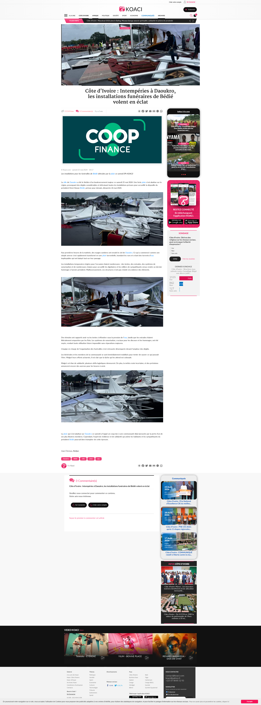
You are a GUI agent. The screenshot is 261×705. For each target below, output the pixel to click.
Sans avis (174, 253)
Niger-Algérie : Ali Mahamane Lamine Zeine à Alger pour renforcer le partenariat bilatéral (120, 21)
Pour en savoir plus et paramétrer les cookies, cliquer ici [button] (209, 701)
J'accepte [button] (249, 701)
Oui (173, 248)
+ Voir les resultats (188, 259)
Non (173, 251)
